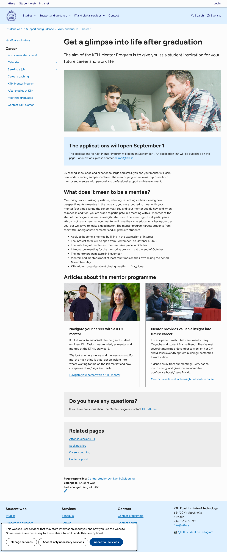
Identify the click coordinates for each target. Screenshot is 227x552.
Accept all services (106, 542)
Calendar (13, 62)
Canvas (66, 523)
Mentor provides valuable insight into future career (183, 379)
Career (86, 29)
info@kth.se (181, 525)
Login (217, 3)
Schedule (68, 515)
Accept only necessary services (63, 542)
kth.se (11, 3)
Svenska (216, 15)
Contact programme (130, 515)
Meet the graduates (20, 97)
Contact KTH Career (21, 105)
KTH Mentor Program (21, 83)
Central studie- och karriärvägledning (111, 478)
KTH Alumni (149, 409)
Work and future (68, 29)
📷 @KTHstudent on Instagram (193, 532)
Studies (10, 515)
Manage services (21, 542)
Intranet (44, 3)
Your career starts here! (22, 55)
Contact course (127, 523)
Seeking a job (16, 69)
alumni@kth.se (124, 158)
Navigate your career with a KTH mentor (94, 375)
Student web (27, 3)
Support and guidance (40, 29)
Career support (78, 459)
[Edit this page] (65, 490)
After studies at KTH (21, 90)
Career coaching (18, 76)
